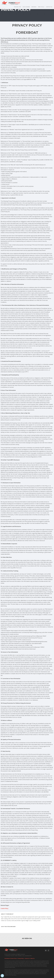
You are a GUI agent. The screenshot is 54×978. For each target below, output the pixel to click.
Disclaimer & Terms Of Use (11, 958)
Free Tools (41, 6)
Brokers (34, 6)
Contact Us (49, 6)
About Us (33, 958)
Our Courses (26, 6)
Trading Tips (17, 6)
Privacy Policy (21, 958)
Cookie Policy (4, 908)
